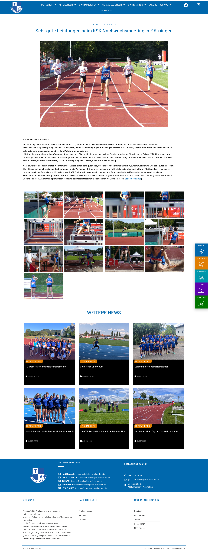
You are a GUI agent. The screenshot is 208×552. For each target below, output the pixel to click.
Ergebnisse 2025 (133, 178)
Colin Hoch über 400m (91, 366)
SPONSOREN (106, 10)
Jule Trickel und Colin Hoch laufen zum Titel (103, 431)
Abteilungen (66, 4)
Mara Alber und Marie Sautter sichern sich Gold (50, 431)
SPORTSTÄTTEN (135, 4)
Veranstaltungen (112, 4)
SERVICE (163, 4)
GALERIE (153, 4)
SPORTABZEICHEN (87, 4)
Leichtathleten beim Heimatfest (151, 366)
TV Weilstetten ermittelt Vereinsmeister (46, 366)
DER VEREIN (47, 4)
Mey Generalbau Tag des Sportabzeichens (156, 431)
